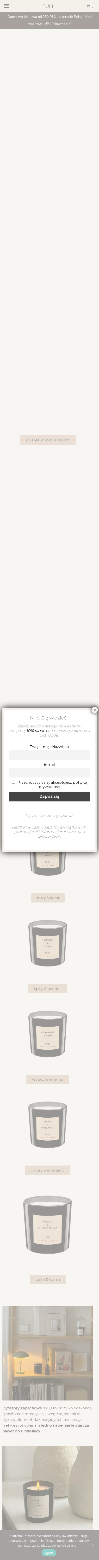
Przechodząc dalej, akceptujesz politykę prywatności (52, 784)
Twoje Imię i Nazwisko (49, 747)
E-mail (49, 764)
